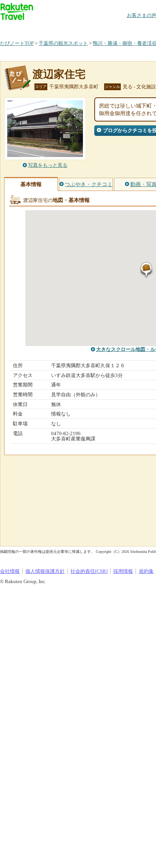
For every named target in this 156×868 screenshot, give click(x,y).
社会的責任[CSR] (89, 571)
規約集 (146, 571)
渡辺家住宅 (59, 74)
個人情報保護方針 (45, 571)
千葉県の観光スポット (63, 43)
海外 (57, 28)
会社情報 (10, 571)
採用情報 (123, 571)
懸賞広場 (88, 28)
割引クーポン (120, 28)
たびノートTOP (17, 43)
